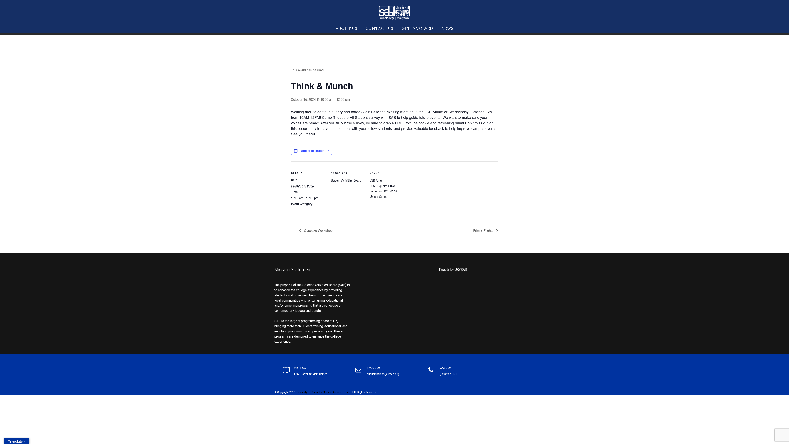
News (447, 28)
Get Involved (417, 28)
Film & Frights (483, 230)
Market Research (302, 210)
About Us (346, 28)
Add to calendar (312, 151)
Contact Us (379, 28)
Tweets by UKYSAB (453, 270)
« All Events (300, 56)
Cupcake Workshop (318, 230)
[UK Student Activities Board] (394, 12)
